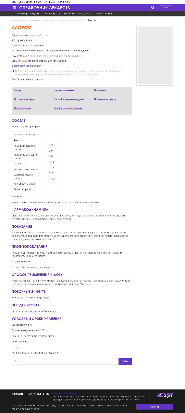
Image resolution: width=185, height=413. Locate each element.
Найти (125, 361)
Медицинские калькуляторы (77, 14)
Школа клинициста (104, 14)
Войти (165, 7)
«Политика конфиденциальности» (67, 393)
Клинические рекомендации (26, 14)
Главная (16, 20)
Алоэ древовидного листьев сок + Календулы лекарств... (53, 20)
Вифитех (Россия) (39, 35)
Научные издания (52, 14)
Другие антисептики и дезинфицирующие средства (52, 55)
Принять (154, 406)
